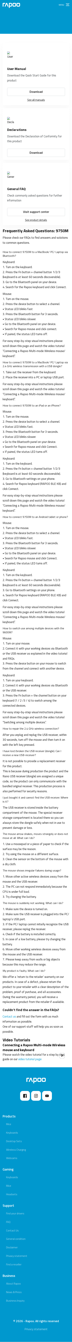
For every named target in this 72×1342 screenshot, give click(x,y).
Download (36, 91)
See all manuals (36, 100)
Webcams (11, 1158)
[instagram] (36, 1096)
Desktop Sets (14, 1141)
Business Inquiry (15, 1301)
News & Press (14, 1292)
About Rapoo (13, 1284)
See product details (36, 220)
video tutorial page (30, 1059)
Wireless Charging (16, 1150)
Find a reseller (13, 1264)
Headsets (11, 1194)
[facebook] (25, 1096)
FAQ (8, 1222)
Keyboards (12, 1133)
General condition (16, 1239)
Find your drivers (15, 1213)
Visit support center (36, 212)
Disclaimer (12, 1247)
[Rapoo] (11, 5)
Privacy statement (16, 1256)
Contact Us (12, 1230)
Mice (8, 1124)
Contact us (9, 1016)
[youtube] (47, 1096)
